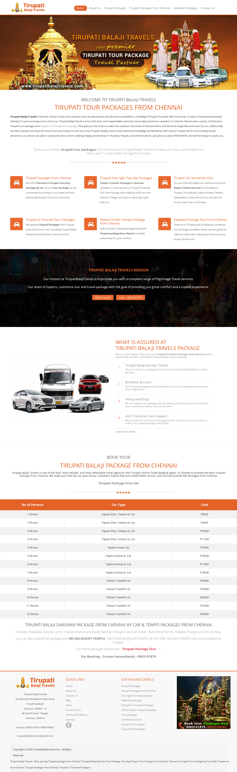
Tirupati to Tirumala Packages (137, 705)
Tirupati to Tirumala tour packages (59, 126)
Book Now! (103, 297)
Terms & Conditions (76, 714)
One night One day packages (137, 695)
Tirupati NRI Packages (133, 729)
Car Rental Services (131, 719)
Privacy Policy (73, 710)
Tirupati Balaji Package (118, 153)
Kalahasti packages (131, 700)
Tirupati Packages (115, 8)
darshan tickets (188, 369)
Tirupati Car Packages (133, 724)
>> (159, 649)
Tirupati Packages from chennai (48, 178)
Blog (68, 700)
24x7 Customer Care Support (146, 416)
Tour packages (129, 714)
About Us (95, 8)
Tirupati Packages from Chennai (138, 690)
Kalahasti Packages (186, 8)
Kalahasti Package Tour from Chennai (200, 220)
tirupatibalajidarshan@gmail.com (35, 736)
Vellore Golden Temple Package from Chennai (122, 221)
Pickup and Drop (137, 399)
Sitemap (70, 719)
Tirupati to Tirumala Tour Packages (50, 220)
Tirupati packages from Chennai (38, 121)
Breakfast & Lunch (138, 382)
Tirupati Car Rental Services (193, 178)
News (69, 705)
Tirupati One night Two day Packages (126, 178)
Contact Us (208, 8)
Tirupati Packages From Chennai (149, 8)
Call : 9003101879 (130, 297)
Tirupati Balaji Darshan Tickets (146, 365)
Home (80, 8)
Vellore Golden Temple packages (139, 710)
